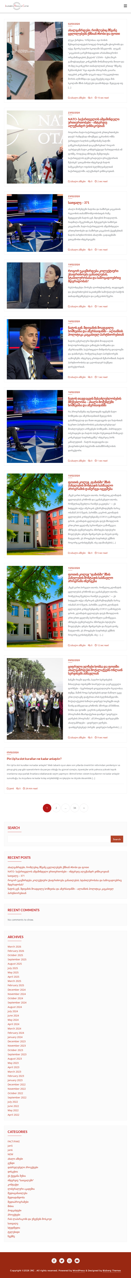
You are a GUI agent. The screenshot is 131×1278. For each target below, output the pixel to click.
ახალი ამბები (78, 97)
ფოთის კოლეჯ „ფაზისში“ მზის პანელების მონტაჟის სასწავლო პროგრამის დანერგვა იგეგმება (90, 485)
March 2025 (14, 981)
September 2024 (17, 1002)
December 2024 (17, 989)
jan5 (10, 1145)
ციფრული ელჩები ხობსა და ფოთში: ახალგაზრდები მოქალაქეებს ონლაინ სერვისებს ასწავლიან (95, 670)
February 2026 (16, 950)
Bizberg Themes (112, 1270)
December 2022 (17, 1084)
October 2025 (15, 955)
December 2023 (17, 1041)
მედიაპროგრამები (18, 1201)
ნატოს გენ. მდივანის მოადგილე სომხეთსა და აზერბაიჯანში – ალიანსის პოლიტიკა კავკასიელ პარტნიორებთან (96, 331)
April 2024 (13, 1024)
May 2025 (13, 972)
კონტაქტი (13, 1184)
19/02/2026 (74, 264)
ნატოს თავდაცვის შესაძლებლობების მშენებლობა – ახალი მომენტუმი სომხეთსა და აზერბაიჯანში (94, 402)
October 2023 (15, 1050)
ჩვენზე (11, 1236)
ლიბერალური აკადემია (21, 1188)
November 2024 (17, 994)
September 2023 (17, 1054)
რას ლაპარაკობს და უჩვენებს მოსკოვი (30, 1219)
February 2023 (16, 1076)
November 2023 (17, 1045)
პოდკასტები (14, 1210)
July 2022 (13, 1101)
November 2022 (17, 1088)
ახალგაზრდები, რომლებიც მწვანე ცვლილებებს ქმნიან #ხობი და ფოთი (94, 31)
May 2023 (13, 1063)
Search (14, 828)
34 (74, 807)
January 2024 (15, 1037)
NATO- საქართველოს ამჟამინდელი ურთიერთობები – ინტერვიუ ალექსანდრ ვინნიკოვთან (93, 122)
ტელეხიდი (14, 1232)
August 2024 (15, 1007)
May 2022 (13, 1110)
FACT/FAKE (14, 1141)
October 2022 (15, 1093)
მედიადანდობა (16, 1197)
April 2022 (13, 1114)
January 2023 (15, 1080)
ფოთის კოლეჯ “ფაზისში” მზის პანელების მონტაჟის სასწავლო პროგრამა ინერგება (90, 577)
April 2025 (13, 976)
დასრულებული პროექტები (23, 1167)
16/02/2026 (74, 321)
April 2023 (13, 1067)
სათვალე (13, 1223)
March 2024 (14, 1028)
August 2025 (15, 963)
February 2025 (16, 985)
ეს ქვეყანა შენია (17, 1175)
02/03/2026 (74, 23)
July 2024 (13, 1011)
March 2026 (14, 946)
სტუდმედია (14, 1227)
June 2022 (13, 1106)
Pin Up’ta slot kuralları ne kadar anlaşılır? (34, 759)
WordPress (79, 1270)
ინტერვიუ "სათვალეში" (21, 1180)
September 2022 (17, 1097)
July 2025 (13, 968)
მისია (11, 1206)
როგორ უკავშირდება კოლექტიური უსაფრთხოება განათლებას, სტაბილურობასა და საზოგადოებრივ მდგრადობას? (94, 276)
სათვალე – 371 (78, 202)
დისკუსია (13, 1171)
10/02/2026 (74, 475)
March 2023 (14, 1071)
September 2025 (17, 959)
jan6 (11, 788)
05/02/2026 (13, 752)
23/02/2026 (74, 112)
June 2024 (13, 1015)
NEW (10, 1154)
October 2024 (15, 998)
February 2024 (16, 1032)
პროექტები (14, 1214)
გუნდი (11, 1163)
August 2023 (15, 1058)
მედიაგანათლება (17, 1193)
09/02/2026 (74, 660)
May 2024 (13, 1019)
